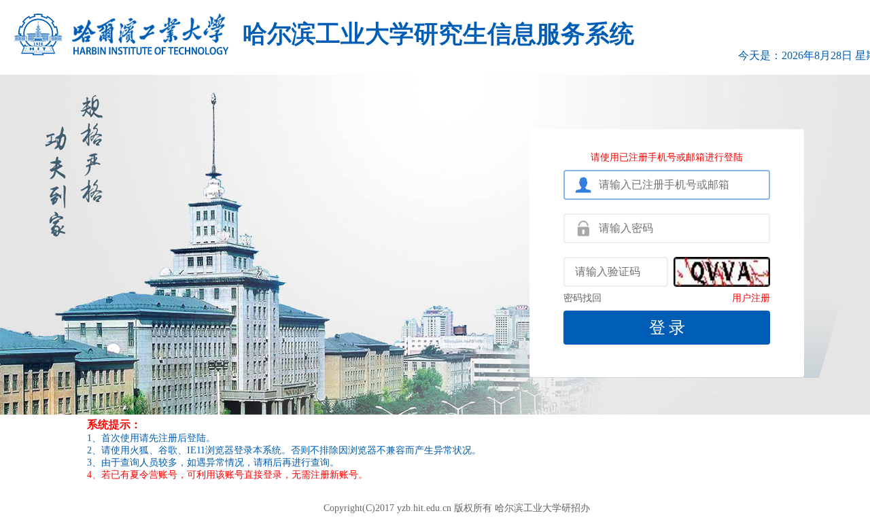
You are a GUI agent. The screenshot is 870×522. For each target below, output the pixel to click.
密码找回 (582, 298)
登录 (669, 327)
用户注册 (751, 298)
